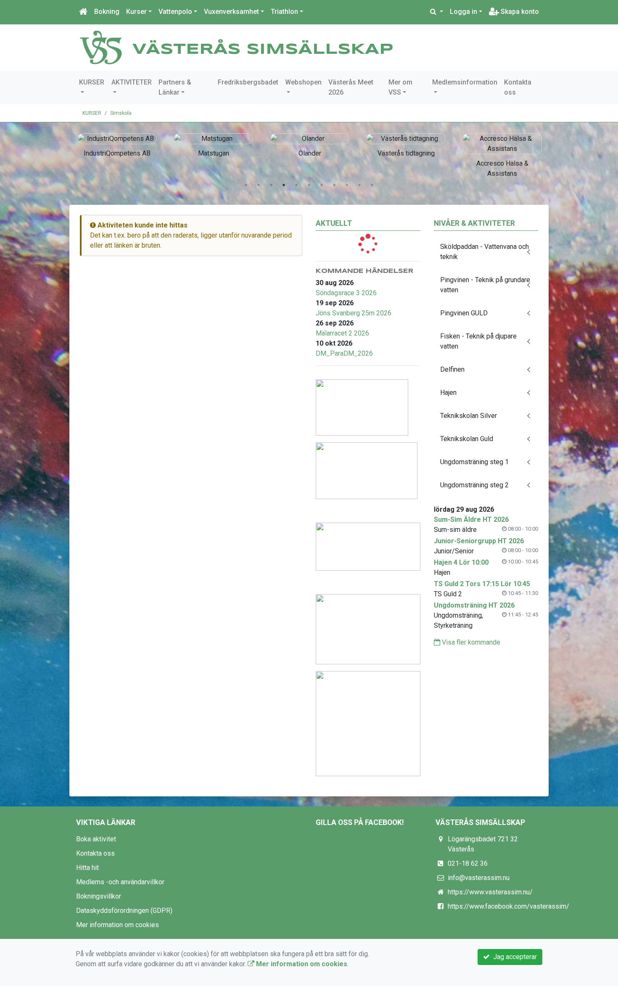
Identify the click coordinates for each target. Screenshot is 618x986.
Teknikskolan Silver (468, 416)
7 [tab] (321, 185)
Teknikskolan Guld (466, 439)
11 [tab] (372, 185)
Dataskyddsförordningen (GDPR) (124, 911)
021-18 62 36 (468, 863)
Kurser (136, 12)
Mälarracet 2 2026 (342, 333)
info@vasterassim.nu (479, 878)
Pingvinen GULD (464, 313)
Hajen (448, 393)
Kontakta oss (517, 87)
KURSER (91, 82)
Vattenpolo (175, 12)
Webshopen (303, 82)
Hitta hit (87, 868)
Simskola (121, 113)
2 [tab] (258, 185)
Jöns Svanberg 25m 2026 (353, 313)
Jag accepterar (513, 957)
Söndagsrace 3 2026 (346, 293)
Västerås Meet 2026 (350, 87)
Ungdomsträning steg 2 (474, 485)
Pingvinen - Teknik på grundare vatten (485, 285)
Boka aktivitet (96, 839)
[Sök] (436, 11)
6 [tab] (309, 185)
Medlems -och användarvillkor (120, 882)
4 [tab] (284, 185)
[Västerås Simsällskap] (101, 47)
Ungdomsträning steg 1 (474, 462)
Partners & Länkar (174, 87)
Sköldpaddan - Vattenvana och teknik (484, 252)
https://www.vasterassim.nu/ (490, 892)
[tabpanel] (117, 144)
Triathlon (284, 12)
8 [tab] (334, 185)
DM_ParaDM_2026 (344, 353)
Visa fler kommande (470, 642)
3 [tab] (271, 185)
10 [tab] (359, 185)
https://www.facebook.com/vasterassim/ (508, 906)
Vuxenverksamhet (231, 12)
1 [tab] (246, 185)
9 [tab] (347, 185)
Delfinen (452, 369)
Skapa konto (519, 12)
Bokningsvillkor (98, 896)
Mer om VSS (400, 87)
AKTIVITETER (131, 82)
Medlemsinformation (464, 82)
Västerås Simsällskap (262, 49)
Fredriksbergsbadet (248, 82)
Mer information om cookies (117, 925)
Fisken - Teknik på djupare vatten (478, 341)
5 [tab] (296, 185)
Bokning (106, 12)
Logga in (463, 12)
